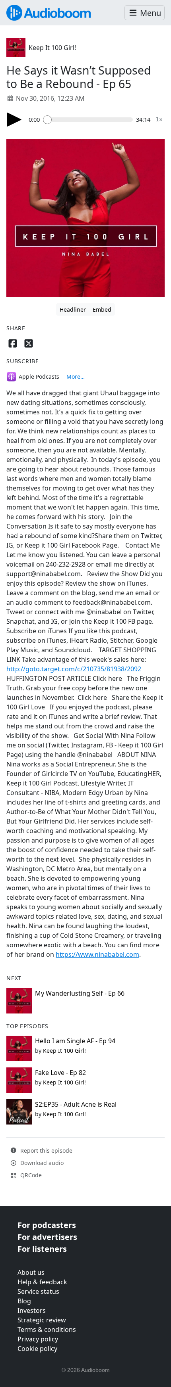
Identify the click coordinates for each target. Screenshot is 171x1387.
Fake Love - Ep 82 (60, 1072)
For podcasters (46, 1225)
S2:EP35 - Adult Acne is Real (76, 1104)
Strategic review (41, 1320)
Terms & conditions (46, 1329)
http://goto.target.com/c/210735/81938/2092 (73, 669)
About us (31, 1272)
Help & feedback (42, 1282)
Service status (38, 1291)
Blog (24, 1301)
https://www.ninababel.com (97, 954)
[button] (144, 13)
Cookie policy (37, 1348)
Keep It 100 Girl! (52, 47)
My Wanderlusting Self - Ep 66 (79, 993)
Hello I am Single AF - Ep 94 (75, 1040)
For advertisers (47, 1237)
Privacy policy (37, 1339)
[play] (14, 119)
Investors (31, 1310)
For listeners (42, 1248)
